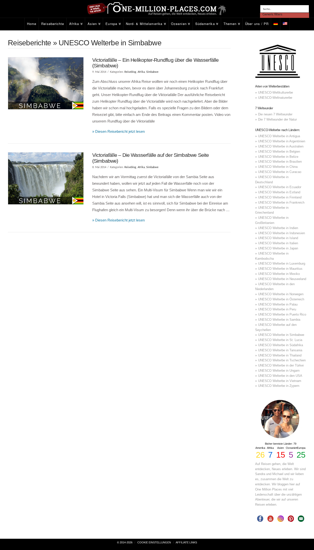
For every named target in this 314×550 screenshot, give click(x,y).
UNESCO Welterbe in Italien (278, 243)
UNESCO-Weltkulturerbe (275, 92)
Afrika (141, 72)
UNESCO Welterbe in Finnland (279, 197)
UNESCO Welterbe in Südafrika (280, 345)
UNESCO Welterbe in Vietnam (279, 381)
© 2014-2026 (124, 542)
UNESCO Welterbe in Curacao (279, 172)
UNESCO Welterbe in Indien (278, 228)
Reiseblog (130, 72)
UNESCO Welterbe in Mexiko (279, 274)
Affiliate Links (186, 542)
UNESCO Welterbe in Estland (279, 192)
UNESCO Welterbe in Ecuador (279, 187)
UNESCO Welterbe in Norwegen (280, 294)
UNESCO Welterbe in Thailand (279, 355)
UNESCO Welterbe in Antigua (279, 136)
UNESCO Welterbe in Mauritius (280, 268)
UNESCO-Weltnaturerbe (275, 97)
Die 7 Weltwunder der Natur (277, 119)
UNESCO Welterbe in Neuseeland (282, 279)
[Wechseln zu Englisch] (285, 24)
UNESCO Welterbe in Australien (280, 146)
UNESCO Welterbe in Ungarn (279, 370)
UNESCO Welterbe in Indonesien (281, 233)
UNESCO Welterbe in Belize (278, 157)
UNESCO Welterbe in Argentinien (281, 141)
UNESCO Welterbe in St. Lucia (280, 340)
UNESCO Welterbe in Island (278, 238)
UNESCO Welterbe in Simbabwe (281, 335)
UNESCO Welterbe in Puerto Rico (282, 314)
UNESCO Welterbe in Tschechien (282, 360)
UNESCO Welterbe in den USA (280, 376)
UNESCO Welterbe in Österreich (281, 299)
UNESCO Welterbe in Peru (277, 309)
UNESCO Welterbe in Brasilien (280, 161)
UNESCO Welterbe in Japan (278, 248)
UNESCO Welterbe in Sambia (279, 319)
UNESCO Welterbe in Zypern (278, 386)
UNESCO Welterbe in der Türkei (281, 365)
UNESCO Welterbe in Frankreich (281, 202)
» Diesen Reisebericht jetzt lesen (118, 131)
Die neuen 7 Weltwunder (275, 114)
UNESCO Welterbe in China (278, 167)
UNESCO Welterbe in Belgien (279, 151)
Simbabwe (152, 72)
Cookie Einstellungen (154, 542)
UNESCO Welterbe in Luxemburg (281, 263)
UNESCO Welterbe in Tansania (280, 350)
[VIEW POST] (45, 83)
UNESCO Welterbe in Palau (278, 304)
